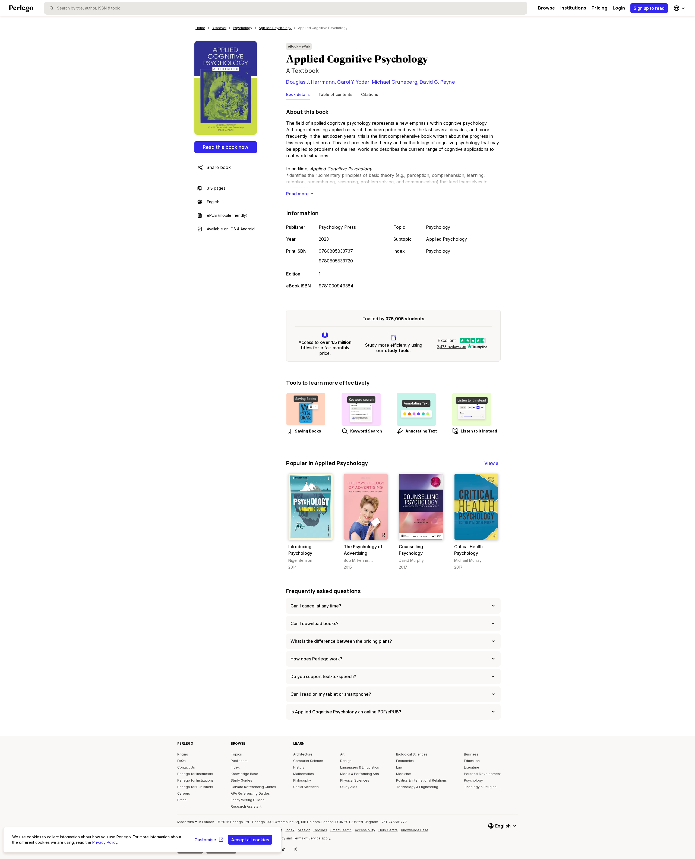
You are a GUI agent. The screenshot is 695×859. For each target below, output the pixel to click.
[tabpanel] (393, 199)
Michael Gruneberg (394, 82)
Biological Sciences (412, 754)
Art (342, 754)
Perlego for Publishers (195, 787)
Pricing (599, 8)
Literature (471, 767)
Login (619, 8)
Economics (405, 761)
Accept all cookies (250, 839)
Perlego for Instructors (195, 774)
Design (346, 761)
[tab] (298, 95)
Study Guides (241, 780)
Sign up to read (649, 8)
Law (399, 767)
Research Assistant (246, 806)
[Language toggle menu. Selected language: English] (679, 8)
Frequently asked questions (323, 591)
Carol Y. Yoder (353, 82)
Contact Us (186, 767)
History (299, 767)
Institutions (573, 8)
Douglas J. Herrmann (310, 82)
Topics (236, 754)
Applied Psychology (446, 239)
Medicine (403, 774)
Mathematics (303, 774)
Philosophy (302, 780)
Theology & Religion (480, 787)
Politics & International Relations (421, 780)
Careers (183, 793)
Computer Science (308, 761)
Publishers (239, 761)
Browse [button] (546, 8)
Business (471, 754)
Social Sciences (306, 787)
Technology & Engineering (417, 787)
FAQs (181, 761)
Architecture (302, 754)
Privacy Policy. (105, 842)
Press (182, 800)
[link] (310, 521)
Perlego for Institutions (195, 780)
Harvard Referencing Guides (253, 787)
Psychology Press (337, 227)
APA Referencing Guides (250, 793)
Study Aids (348, 787)
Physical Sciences (354, 780)
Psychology (438, 227)
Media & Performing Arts (359, 774)
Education (472, 761)
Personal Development (482, 774)
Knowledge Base (244, 774)
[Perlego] (21, 9)
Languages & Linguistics (359, 767)
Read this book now (225, 147)
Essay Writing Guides (247, 800)
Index (235, 767)
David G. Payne (437, 82)
